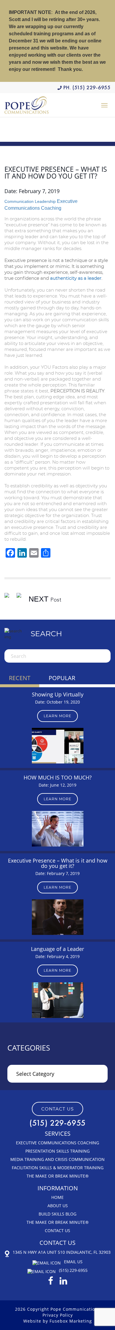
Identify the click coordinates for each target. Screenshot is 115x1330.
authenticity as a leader (75, 278)
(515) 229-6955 (92, 87)
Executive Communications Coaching (57, 1143)
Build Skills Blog (57, 1214)
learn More (57, 716)
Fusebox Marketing (71, 1321)
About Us (57, 1205)
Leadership (45, 201)
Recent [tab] (19, 678)
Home (57, 1197)
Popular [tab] (62, 678)
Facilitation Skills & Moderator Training (58, 1167)
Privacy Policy (57, 1315)
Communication (19, 201)
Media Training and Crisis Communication (57, 1159)
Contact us (57, 1109)
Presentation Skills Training (57, 1151)
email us (73, 1261)
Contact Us (57, 1230)
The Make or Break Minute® (58, 1176)
